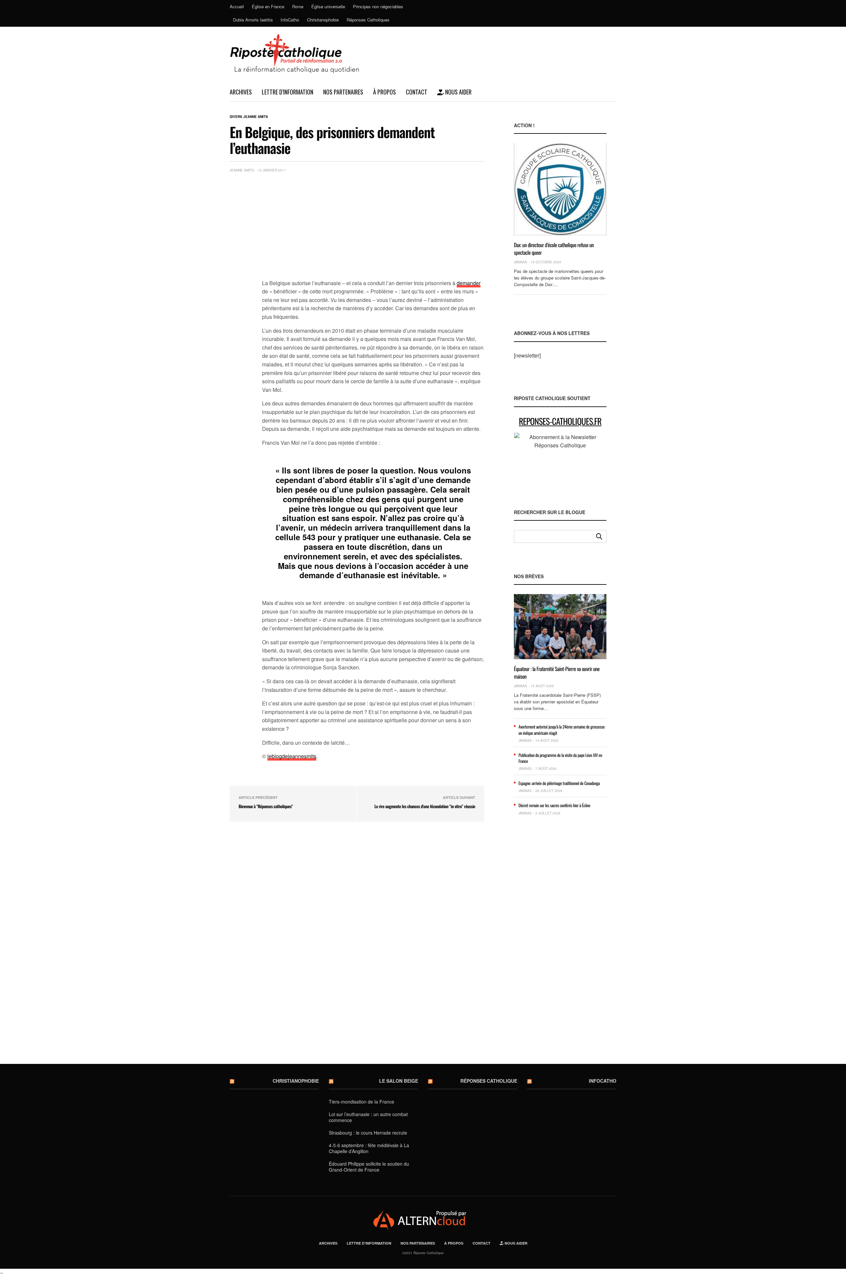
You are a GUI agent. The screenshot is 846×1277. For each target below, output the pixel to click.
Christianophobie (323, 20)
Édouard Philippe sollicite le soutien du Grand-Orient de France (369, 1166)
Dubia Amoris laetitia (253, 20)
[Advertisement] (373, 227)
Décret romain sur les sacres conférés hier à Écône (554, 805)
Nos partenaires (343, 92)
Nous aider (458, 92)
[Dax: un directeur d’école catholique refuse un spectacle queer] (560, 189)
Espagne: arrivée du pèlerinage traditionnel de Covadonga (559, 783)
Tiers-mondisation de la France (361, 1101)
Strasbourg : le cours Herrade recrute (368, 1132)
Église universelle (328, 6)
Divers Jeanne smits (249, 116)
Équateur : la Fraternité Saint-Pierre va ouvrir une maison (556, 672)
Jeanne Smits (242, 170)
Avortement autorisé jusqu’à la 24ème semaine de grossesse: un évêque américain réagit (562, 729)
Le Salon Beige (398, 1080)
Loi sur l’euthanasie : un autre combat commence (368, 1117)
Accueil (237, 6)
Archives (241, 92)
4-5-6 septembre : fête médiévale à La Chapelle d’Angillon (369, 1148)
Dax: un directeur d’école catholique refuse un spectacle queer (554, 248)
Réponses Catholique (488, 1080)
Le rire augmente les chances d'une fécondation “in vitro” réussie (424, 806)
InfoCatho (290, 20)
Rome (297, 6)
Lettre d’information (287, 92)
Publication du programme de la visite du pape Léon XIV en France (560, 758)
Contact (416, 92)
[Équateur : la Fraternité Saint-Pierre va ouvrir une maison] (560, 626)
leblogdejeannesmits (291, 756)
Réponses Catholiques (368, 20)
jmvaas (520, 262)
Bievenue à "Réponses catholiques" (266, 806)
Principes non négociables (378, 6)
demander (469, 283)
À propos (384, 92)
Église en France (268, 6)
